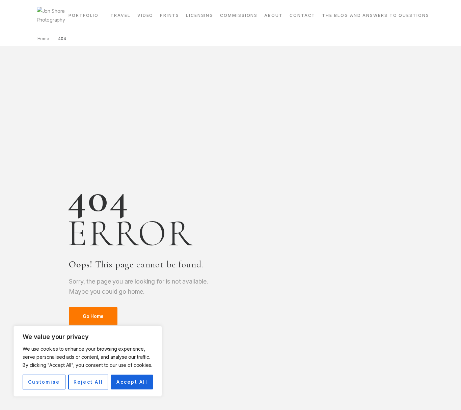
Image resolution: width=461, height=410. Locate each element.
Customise (44, 382)
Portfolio (84, 15)
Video (145, 15)
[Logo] (51, 15)
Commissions (238, 15)
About (273, 15)
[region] (87, 361)
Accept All (131, 382)
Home (43, 38)
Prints (169, 15)
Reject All (88, 382)
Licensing (199, 15)
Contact (302, 15)
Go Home (93, 316)
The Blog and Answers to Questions (375, 15)
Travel (120, 15)
